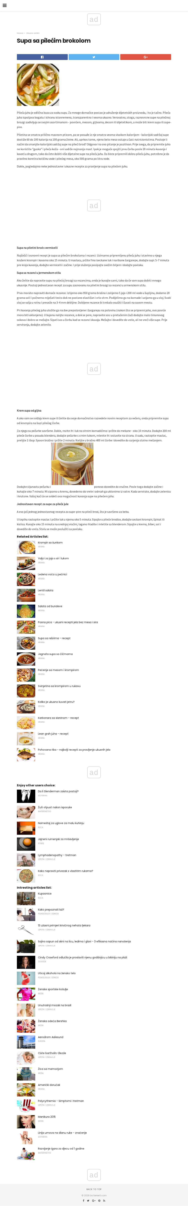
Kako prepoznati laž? (51, 909)
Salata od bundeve (50, 606)
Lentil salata (45, 590)
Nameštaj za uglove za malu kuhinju (61, 823)
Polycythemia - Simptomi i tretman (61, 1101)
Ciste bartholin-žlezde (52, 1053)
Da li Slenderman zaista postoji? (58, 791)
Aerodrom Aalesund (50, 1037)
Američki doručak (49, 1085)
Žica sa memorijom (50, 1069)
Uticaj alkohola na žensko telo (57, 973)
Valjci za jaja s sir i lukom (53, 558)
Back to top (94, 1189)
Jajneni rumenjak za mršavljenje (58, 839)
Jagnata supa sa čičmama (55, 654)
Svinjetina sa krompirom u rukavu (59, 686)
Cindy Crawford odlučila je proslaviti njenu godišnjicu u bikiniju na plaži (82, 957)
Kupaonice (45, 893)
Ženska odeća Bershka (52, 1021)
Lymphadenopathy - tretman (57, 855)
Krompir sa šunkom (50, 542)
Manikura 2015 (47, 1117)
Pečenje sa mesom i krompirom (58, 670)
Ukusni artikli (32, 33)
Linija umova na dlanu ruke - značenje (62, 1133)
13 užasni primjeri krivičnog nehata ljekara (64, 925)
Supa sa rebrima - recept (54, 638)
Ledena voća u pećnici (52, 574)
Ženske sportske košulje (53, 989)
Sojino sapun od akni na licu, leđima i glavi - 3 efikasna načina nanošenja (84, 941)
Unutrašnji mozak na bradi (54, 1005)
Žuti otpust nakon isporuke (55, 807)
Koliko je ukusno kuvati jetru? (56, 702)
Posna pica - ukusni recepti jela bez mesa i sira (68, 622)
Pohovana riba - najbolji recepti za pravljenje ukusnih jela (74, 750)
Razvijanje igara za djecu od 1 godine (61, 1148)
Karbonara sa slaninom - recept (58, 718)
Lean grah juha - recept (53, 734)
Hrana (20, 33)
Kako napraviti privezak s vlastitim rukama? (65, 871)
